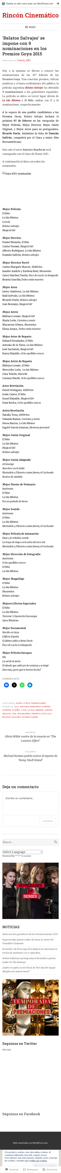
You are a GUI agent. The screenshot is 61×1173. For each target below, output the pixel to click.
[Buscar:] (30, 842)
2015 (16, 707)
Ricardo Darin (30, 717)
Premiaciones (38, 703)
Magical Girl (9, 714)
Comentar (48, 821)
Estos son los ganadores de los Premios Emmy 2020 (30, 934)
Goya (24, 710)
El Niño (16, 710)
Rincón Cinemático (30, 15)
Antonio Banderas (30, 707)
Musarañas (24, 714)
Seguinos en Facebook (21, 1114)
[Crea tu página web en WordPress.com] (30, 3)
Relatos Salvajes (11, 717)
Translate (26, 856)
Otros (26, 703)
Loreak (48, 710)
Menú (32, 27)
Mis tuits (6, 1049)
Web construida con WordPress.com (30, 1143)
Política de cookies (38, 1161)
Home (19, 703)
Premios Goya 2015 (41, 714)
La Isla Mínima (35, 710)
